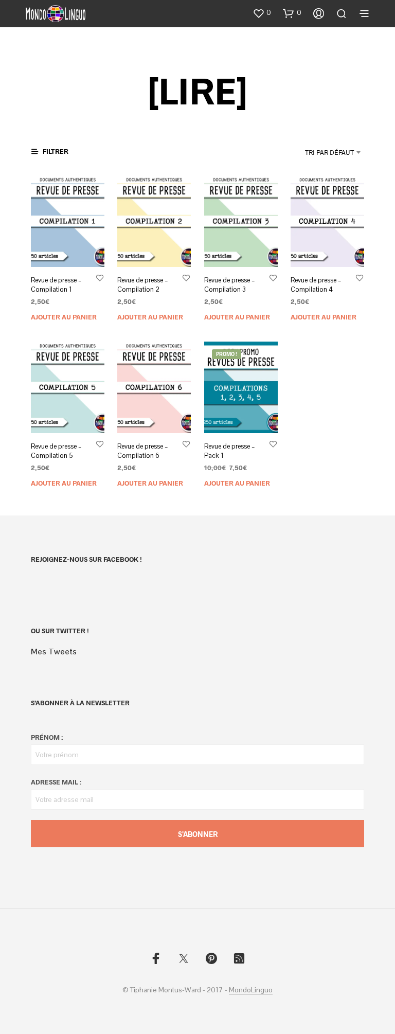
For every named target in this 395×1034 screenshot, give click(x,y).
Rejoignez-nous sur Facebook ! (86, 559)
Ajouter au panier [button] (64, 317)
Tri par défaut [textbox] (329, 152)
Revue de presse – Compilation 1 (56, 285)
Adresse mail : (56, 782)
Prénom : (47, 737)
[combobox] (303, 152)
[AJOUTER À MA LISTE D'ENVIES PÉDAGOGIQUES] (99, 277)
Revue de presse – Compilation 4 (316, 285)
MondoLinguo (251, 990)
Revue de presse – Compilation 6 (142, 451)
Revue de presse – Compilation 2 (142, 285)
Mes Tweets (54, 651)
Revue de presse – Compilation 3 (229, 285)
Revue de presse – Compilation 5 (56, 451)
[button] (262, 13)
